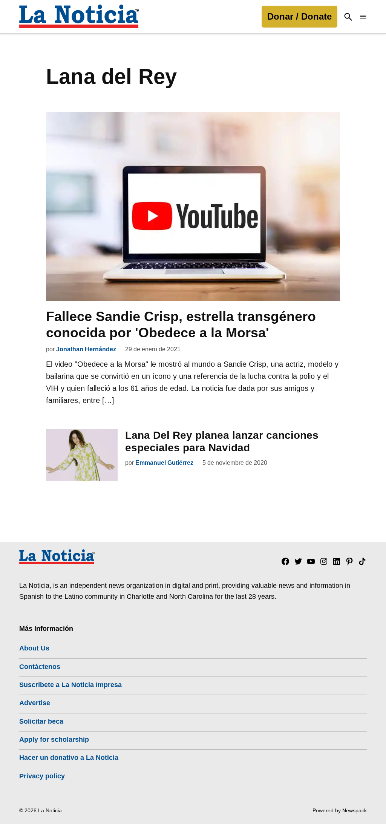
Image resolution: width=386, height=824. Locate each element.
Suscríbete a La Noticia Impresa (70, 685)
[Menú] (363, 17)
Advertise (34, 703)
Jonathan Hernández (86, 349)
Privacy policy (42, 776)
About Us (34, 648)
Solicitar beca (41, 721)
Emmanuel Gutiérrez (164, 463)
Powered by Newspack (339, 810)
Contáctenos (39, 666)
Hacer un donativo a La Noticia (68, 757)
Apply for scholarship (54, 739)
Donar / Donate (299, 16)
